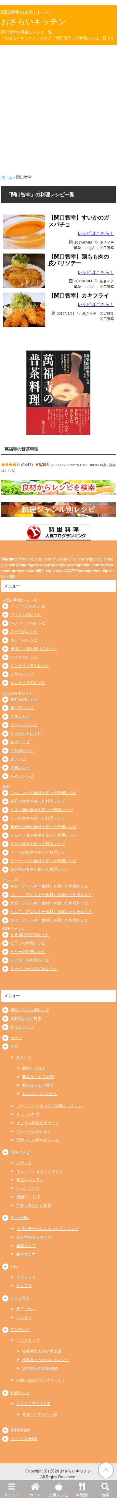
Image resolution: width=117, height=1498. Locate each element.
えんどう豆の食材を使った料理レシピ (43, 835)
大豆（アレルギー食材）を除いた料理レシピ (49, 903)
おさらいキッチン (33, 21)
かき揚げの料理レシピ (29, 934)
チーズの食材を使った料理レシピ (39, 852)
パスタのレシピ (24, 657)
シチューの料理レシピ (29, 960)
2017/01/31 (65, 313)
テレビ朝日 (20, 1217)
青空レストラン (30, 1180)
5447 (27, 465)
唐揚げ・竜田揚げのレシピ (33, 648)
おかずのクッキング (33, 1237)
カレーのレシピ (24, 640)
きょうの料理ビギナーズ (37, 1123)
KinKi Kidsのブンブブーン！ (41, 1380)
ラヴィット (26, 1277)
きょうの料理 (28, 1114)
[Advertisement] (58, 107)
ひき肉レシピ (22, 750)
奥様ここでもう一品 (39, 1414)
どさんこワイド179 (33, 1403)
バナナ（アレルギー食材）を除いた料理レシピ (51, 894)
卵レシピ (18, 759)
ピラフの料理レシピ (28, 943)
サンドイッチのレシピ (29, 665)
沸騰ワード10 (28, 1197)
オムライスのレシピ (28, 682)
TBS (14, 1266)
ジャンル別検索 (24, 1438)
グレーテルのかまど (33, 1131)
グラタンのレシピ (26, 614)
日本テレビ (20, 1152)
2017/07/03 (83, 242)
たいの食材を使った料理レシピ (37, 818)
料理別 (82, 1495)
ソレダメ (24, 1317)
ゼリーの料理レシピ (28, 951)
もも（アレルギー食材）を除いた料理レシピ (49, 886)
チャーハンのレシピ (28, 606)
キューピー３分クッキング (39, 1171)
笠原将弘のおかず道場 (41, 1351)
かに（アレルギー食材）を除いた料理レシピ (49, 920)
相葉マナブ (26, 1245)
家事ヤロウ (26, 1254)
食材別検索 (20, 1430)
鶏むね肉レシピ (24, 699)
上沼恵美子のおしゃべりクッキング (47, 1228)
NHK (14, 1046)
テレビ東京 (20, 1298)
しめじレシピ (22, 776)
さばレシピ (20, 742)
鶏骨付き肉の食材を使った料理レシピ (43, 827)
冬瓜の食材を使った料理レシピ (37, 844)
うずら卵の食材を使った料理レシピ (41, 809)
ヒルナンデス (28, 1188)
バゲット (24, 1163)
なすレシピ (20, 716)
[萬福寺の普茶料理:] (58, 393)
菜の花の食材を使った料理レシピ (39, 869)
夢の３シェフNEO (38, 1076)
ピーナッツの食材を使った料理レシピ (43, 861)
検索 (105, 1495)
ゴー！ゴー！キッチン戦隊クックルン (49, 1106)
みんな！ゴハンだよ (39, 1093)
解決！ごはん (85, 247)
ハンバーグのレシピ (28, 623)
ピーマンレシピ (24, 725)
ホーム (35, 1495)
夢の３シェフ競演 (37, 1085)
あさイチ (107, 242)
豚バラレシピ (22, 708)
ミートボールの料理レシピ (33, 968)
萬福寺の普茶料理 (21, 448)
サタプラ (24, 1285)
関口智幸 (107, 247)
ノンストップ (28, 1340)
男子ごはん (26, 1309)
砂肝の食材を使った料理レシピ (37, 801)
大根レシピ (20, 767)
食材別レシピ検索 (26, 1018)
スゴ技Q (106, 313)
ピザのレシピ (22, 674)
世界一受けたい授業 (33, 1205)
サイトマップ (22, 1027)
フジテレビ (20, 1329)
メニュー (12, 1495)
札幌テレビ (20, 1393)
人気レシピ (58, 1495)
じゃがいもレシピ (26, 733)
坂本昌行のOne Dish (40, 1368)
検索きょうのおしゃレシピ (45, 1359)
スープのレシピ (24, 631)
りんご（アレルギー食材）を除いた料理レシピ (51, 911)
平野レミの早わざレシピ (37, 1140)
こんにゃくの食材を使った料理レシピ (43, 792)
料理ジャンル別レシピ (29, 1010)
